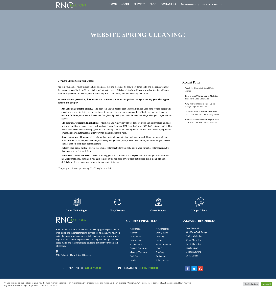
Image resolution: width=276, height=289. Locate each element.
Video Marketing (193, 240)
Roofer (133, 260)
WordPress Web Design (196, 232)
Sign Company (162, 260)
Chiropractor (135, 236)
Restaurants (161, 256)
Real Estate (135, 256)
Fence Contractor (163, 244)
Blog (153, 4)
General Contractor (138, 248)
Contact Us (168, 4)
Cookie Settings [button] (251, 284)
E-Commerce (136, 244)
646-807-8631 (189, 4)
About (125, 4)
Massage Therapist (138, 252)
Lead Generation (193, 228)
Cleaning (160, 236)
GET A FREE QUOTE (211, 4)
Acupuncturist (162, 229)
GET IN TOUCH (148, 268)
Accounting (135, 229)
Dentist (159, 240)
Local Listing (192, 255)
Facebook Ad (192, 248)
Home (113, 4)
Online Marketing (194, 236)
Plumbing (160, 252)
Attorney (134, 232)
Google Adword (193, 252)
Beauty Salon (162, 232)
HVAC (159, 248)
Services (139, 4)
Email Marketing (193, 244)
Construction (135, 240)
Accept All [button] (266, 284)
